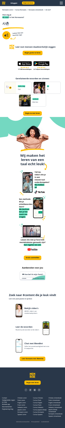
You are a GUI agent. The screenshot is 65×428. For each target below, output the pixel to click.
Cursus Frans (37, 405)
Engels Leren (22, 403)
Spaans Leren (22, 414)
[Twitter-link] (30, 390)
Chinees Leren (22, 398)
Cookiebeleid (45, 422)
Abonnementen (7, 407)
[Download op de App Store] (25, 63)
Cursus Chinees (38, 398)
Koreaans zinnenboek (36, 10)
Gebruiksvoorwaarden (23, 422)
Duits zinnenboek (54, 400)
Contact (4, 398)
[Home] (11, 47)
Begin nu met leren (32, 113)
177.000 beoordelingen (25, 69)
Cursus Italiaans (38, 407)
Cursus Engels (37, 403)
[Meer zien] (61, 3)
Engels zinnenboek (54, 403)
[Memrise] (4, 3)
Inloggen (13, 3)
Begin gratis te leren (32, 53)
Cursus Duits (37, 400)
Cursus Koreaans (20, 10)
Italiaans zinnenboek (55, 407)
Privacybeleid (35, 422)
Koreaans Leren (7, 10)
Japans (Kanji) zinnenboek (52, 411)
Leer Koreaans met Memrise (32, 359)
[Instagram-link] (39, 390)
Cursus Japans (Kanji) (39, 410)
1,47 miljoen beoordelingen (41, 69)
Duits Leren (21, 400)
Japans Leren (22, 410)
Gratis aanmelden (32, 258)
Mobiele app (6, 404)
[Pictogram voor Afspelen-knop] (10, 88)
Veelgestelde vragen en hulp (8, 401)
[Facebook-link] (26, 390)
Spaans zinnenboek (54, 416)
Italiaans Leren (22, 407)
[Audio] (6, 35)
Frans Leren (21, 405)
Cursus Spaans (37, 414)
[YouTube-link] (34, 390)
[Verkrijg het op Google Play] (41, 63)
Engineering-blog (7, 409)
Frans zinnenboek (54, 405)
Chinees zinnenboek (54, 398)
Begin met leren (28, 3)
